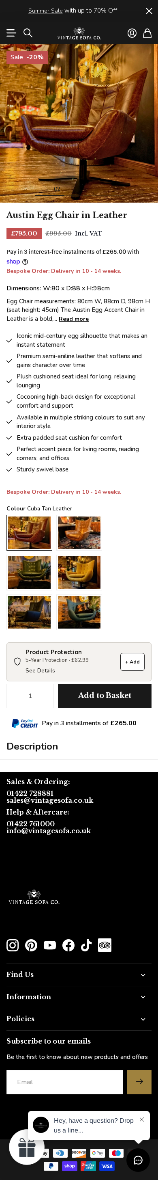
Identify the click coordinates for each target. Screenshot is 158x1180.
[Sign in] (132, 33)
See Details (40, 670)
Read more (74, 319)
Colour (39, 508)
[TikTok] (86, 945)
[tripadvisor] (104, 945)
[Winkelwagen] (147, 33)
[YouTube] (50, 945)
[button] (27, 1147)
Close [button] (149, 11)
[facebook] (68, 945)
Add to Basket (105, 695)
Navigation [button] (10, 33)
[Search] (27, 33)
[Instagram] (12, 945)
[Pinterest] (31, 945)
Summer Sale (45, 11)
